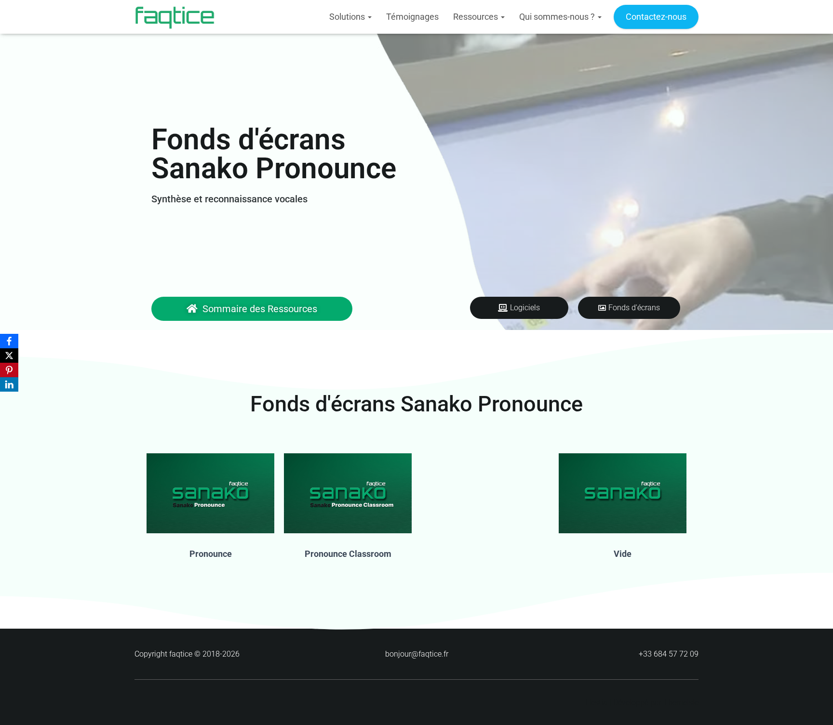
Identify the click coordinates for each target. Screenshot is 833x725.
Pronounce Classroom (348, 554)
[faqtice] (174, 17)
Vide (622, 554)
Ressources (476, 17)
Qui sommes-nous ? (558, 17)
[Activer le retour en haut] (814, 706)
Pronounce (210, 554)
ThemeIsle (681, 702)
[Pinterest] (9, 370)
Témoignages (412, 17)
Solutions (348, 17)
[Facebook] (9, 341)
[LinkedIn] (9, 384)
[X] (9, 355)
